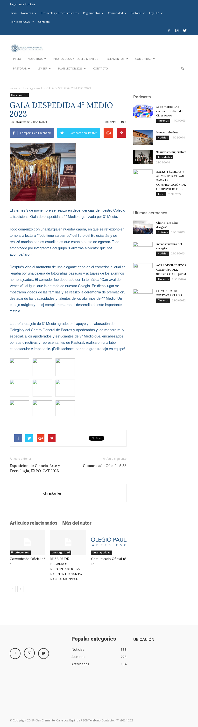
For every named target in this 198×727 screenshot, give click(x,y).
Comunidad (115, 13)
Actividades (165, 157)
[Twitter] (184, 30)
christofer (22, 122)
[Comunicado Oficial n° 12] (109, 542)
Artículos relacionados (33, 523)
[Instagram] (176, 30)
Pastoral (136, 13)
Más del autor (76, 523)
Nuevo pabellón (167, 132)
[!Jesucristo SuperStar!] (143, 157)
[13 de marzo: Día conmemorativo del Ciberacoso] (143, 111)
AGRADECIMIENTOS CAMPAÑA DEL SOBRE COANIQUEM (171, 269)
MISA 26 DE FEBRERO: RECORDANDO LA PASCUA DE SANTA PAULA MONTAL (66, 569)
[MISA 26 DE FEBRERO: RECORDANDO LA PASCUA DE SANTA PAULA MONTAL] (68, 542)
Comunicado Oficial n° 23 (105, 465)
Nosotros (27, 13)
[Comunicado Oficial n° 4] (27, 542)
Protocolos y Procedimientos (59, 13)
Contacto (44, 21)
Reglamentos (91, 13)
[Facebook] (168, 30)
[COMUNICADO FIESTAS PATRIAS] (143, 295)
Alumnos (163, 120)
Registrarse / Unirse (22, 4)
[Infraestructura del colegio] (143, 248)
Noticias (163, 137)
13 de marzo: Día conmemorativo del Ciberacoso (169, 111)
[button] (182, 70)
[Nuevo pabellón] (143, 137)
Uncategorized (31, 88)
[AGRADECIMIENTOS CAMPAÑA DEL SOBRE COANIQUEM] (143, 270)
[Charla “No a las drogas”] (143, 227)
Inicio (13, 13)
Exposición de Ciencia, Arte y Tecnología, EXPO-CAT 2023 (35, 468)
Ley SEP (154, 13)
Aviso (161, 194)
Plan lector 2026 (20, 21)
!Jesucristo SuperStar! (171, 152)
